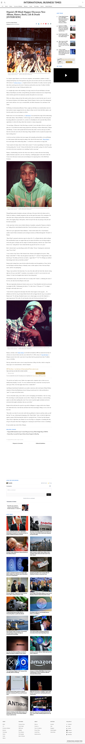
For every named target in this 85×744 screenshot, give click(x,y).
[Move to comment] (51, 24)
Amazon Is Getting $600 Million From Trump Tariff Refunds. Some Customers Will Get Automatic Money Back (40, 672)
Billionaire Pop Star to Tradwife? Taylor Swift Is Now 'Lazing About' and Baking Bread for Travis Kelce (40, 693)
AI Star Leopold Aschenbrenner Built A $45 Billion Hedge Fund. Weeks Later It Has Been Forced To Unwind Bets (17, 574)
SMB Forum (21, 728)
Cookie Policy (37, 732)
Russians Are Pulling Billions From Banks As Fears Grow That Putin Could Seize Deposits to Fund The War (40, 533)
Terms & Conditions (38, 728)
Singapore (52, 728)
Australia (52, 724)
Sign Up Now (69, 62)
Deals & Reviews (48, 6)
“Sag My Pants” (44, 354)
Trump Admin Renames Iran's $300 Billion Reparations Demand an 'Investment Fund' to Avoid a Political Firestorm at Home (17, 533)
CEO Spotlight (21, 734)
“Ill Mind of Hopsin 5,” (18, 82)
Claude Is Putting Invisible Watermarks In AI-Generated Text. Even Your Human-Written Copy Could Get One (16, 713)
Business (26, 6)
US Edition (80, 6)
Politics (10, 6)
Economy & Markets (18, 6)
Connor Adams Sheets (12, 22)
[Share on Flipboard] (43, 24)
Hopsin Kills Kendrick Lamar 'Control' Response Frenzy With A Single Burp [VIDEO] (27, 431)
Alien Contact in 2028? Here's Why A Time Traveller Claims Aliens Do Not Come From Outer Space (40, 554)
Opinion (42, 6)
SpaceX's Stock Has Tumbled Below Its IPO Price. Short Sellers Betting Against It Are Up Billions (40, 713)
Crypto (30, 6)
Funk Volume (21, 352)
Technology (36, 6)
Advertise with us (38, 734)
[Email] (48, 24)
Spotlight (20, 730)
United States (52, 732)
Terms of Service (35, 375)
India (51, 726)
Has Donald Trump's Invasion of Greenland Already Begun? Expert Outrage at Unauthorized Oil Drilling (16, 633)
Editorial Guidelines (40, 443)
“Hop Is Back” (46, 139)
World (6, 6)
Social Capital (21, 726)
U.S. (2, 6)
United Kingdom (53, 730)
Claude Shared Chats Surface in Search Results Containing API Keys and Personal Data (16, 693)
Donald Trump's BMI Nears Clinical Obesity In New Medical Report (64, 35)
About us (36, 724)
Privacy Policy (43, 375)
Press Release (21, 732)
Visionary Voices (22, 724)
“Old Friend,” (28, 115)
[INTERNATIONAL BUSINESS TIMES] (42, 3)
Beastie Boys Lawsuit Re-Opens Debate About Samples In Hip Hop (23, 434)
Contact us (36, 726)
